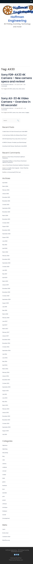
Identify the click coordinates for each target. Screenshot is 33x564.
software (4, 503)
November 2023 (6, 219)
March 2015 (5, 405)
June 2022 (4, 241)
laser (3, 489)
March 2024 (5, 215)
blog (3, 456)
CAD (3, 460)
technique (4, 507)
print (3, 496)
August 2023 (5, 226)
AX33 (10, 88)
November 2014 (6, 419)
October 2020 (5, 266)
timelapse (4, 511)
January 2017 (5, 335)
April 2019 (4, 277)
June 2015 (4, 398)
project (4, 500)
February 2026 (5, 190)
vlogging (27, 112)
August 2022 (5, 237)
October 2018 (5, 295)
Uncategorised (6, 518)
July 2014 (4, 434)
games (4, 481)
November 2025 (6, 201)
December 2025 (6, 197)
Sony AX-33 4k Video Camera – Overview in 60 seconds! (15, 101)
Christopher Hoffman (8, 84)
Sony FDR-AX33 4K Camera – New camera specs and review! (16, 78)
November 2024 (6, 211)
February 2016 (5, 372)
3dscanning (5, 452)
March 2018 (5, 314)
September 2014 (6, 427)
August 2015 (5, 390)
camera (14, 88)
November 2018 (6, 292)
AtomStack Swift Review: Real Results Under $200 (14, 146)
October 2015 (5, 383)
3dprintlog (4, 449)
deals (3, 478)
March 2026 (5, 186)
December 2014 (6, 416)
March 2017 (5, 328)
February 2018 (5, 317)
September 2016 (6, 350)
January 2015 (5, 412)
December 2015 (6, 379)
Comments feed (6, 536)
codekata (4, 467)
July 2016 (4, 354)
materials (4, 492)
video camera (22, 88)
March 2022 (5, 252)
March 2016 (5, 368)
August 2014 (5, 430)
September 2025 (6, 208)
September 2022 (6, 233)
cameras (4, 463)
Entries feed (5, 533)
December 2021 (6, 259)
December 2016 (6, 339)
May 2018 (4, 310)
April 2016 (4, 365)
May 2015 (4, 401)
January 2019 (5, 284)
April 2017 (4, 325)
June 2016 (4, 357)
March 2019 (5, 281)
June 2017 (4, 321)
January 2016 (5, 376)
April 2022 (4, 248)
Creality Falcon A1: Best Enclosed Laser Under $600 (14, 131)
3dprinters (4, 445)
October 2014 (5, 423)
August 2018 (5, 303)
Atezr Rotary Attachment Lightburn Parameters (17, 165)
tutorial (4, 514)
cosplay (4, 474)
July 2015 (4, 394)
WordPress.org (6, 540)
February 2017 (5, 332)
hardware (4, 485)
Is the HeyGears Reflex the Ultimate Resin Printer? (14, 135)
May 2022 (4, 244)
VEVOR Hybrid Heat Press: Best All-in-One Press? (14, 138)
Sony (17, 88)
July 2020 (4, 270)
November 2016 (6, 343)
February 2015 (5, 408)
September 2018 (6, 299)
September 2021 (6, 263)
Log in (3, 529)
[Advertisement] (16, 47)
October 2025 (5, 204)
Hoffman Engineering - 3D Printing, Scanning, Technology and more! (17, 550)
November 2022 (6, 230)
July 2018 (4, 306)
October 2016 (5, 346)
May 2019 (4, 273)
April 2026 (4, 182)
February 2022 (5, 255)
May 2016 (4, 361)
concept (4, 470)
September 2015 (6, 387)
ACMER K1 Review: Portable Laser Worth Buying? (14, 142)
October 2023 (5, 222)
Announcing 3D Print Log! (14, 172)
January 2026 (5, 193)
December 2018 (6, 288)
